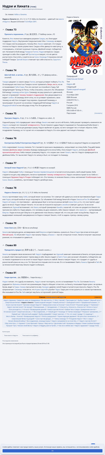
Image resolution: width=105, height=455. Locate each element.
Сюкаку (23, 287)
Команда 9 (44, 57)
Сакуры (42, 38)
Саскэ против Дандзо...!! (44, 319)
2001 (35, 21)
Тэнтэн (35, 52)
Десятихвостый (60, 323)
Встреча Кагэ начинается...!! (88, 316)
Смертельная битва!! (75, 79)
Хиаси (36, 207)
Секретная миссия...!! (25, 312)
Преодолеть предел (13, 250)
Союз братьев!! (32, 323)
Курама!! (22, 323)
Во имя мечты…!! (47, 300)
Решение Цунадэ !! (83, 305)
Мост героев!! (60, 300)
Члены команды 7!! (61, 319)
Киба (18, 122)
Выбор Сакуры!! (84, 300)
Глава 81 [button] (11, 272)
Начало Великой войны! (17, 321)
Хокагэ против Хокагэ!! (14, 305)
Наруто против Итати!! (88, 321)
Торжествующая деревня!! (67, 316)
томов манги (51, 297)
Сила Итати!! (70, 305)
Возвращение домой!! (38, 309)
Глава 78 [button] (11, 187)
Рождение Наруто (76, 319)
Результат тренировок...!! (91, 312)
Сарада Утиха (94, 326)
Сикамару (50, 41)
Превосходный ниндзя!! (76, 89)
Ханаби (60, 207)
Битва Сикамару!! (74, 312)
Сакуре (13, 202)
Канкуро (45, 287)
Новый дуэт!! (53, 312)
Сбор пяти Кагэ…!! (11, 323)
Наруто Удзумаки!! (81, 326)
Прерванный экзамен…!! (90, 302)
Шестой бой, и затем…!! (15, 75)
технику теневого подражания (31, 95)
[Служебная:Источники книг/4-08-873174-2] (78, 100)
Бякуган (5, 212)
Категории (6, 332)
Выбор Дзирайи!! (45, 314)
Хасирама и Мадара (74, 323)
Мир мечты (49, 323)
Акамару (5, 127)
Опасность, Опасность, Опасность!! (73, 307)
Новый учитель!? (59, 302)
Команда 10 (63, 312)
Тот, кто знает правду (75, 314)
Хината (45, 122)
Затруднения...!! (53, 307)
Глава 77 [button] (11, 163)
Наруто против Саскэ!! (15, 307)
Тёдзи (57, 289)
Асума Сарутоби (41, 289)
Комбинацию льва (93, 177)
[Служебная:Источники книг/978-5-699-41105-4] (81, 110)
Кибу (21, 172)
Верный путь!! (95, 300)
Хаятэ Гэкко (62, 257)
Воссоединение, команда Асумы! (39, 321)
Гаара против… (11, 277)
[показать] (98, 113)
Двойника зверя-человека (19, 150)
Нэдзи (41, 52)
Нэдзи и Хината (20, 14)
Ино (11, 38)
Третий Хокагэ (22, 59)
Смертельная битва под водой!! (23, 319)
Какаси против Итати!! (56, 309)
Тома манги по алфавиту (30, 335)
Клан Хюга (9, 228)
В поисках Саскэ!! (10, 312)
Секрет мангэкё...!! (59, 314)
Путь (15, 326)
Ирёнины (16, 284)
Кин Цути (25, 92)
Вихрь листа (52, 84)
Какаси (40, 44)
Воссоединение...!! (40, 312)
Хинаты (92, 281)
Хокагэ (68, 152)
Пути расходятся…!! (16, 309)
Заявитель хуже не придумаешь (29, 300)
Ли (15, 235)
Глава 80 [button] (11, 245)
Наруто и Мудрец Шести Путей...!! (45, 326)
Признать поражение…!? (15, 34)
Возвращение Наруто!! (32, 316)
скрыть (97, 297)
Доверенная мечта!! (88, 309)
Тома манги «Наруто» (11, 335)
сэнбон (11, 97)
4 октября (28, 21)
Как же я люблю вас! (66, 326)
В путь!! (27, 309)
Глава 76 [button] (11, 138)
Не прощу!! (28, 307)
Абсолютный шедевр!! (30, 314)
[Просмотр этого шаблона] (5, 297)
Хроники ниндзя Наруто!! (32, 305)
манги (61, 19)
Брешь (41, 323)
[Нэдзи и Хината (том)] (85, 46)
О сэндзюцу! (88, 314)
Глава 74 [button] (11, 70)
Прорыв (9, 326)
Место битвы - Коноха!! (14, 316)
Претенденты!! (71, 300)
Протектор (32, 54)
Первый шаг (16, 314)
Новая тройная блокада (91, 323)
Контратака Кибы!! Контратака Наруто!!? (22, 143)
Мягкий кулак (7, 235)
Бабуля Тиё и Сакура (72, 309)
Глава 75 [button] (11, 113)
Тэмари (28, 52)
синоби (65, 205)
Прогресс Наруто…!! (13, 118)
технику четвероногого (56, 174)
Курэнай (16, 207)
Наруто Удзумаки (10, 300)
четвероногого (34, 125)
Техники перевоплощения (43, 172)
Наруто (6, 21)
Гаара (22, 87)
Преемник (95, 305)
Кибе (25, 197)
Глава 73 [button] (11, 29)
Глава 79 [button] (11, 223)
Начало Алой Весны (25, 326)
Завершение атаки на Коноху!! (54, 305)
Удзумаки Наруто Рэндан (21, 177)
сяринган (83, 210)
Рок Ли (61, 82)
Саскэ (36, 57)
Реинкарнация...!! (40, 307)
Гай (16, 87)
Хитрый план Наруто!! (14, 168)
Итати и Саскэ (92, 307)
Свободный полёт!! (73, 302)
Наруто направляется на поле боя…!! (65, 321)
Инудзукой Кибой (9, 105)
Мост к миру (88, 319)
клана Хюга (73, 202)
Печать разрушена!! (49, 316)
